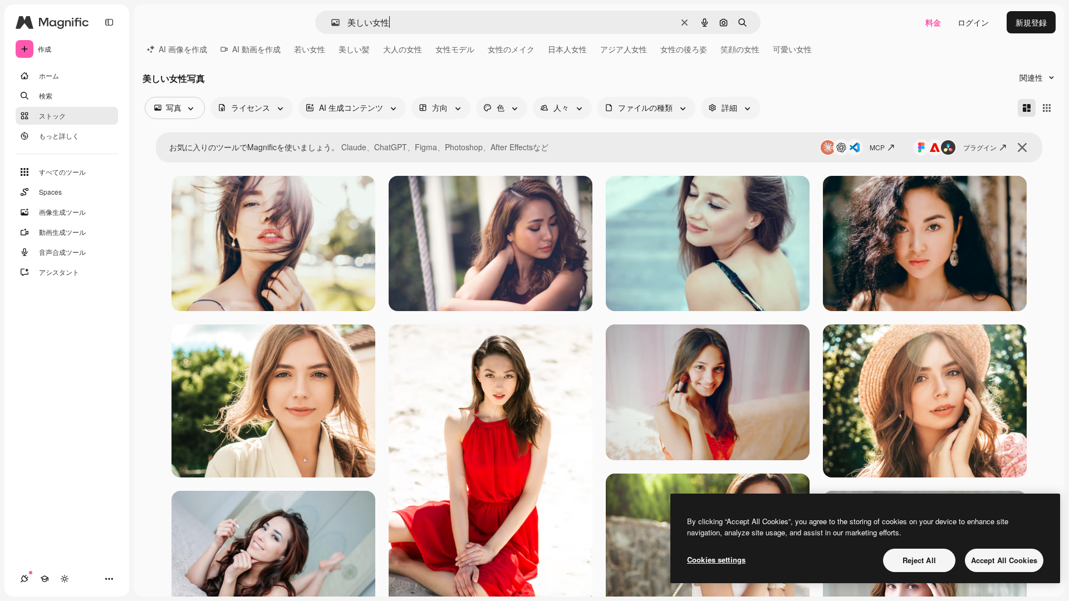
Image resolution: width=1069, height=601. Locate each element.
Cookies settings (716, 559)
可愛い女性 (792, 49)
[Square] (1047, 108)
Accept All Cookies (1004, 560)
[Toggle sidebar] (109, 22)
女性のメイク (511, 49)
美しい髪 (354, 49)
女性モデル (454, 49)
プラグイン (980, 147)
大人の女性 (402, 49)
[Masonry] (1027, 108)
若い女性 (309, 49)
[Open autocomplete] (331, 22)
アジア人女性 (623, 49)
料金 (933, 22)
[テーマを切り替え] (64, 579)
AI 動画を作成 (256, 49)
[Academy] (44, 579)
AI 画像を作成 (183, 49)
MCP (877, 147)
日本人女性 (567, 49)
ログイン (973, 22)
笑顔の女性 (739, 49)
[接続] (24, 579)
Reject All (919, 560)
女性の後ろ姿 (683, 49)
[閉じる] (1022, 147)
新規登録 (1031, 22)
